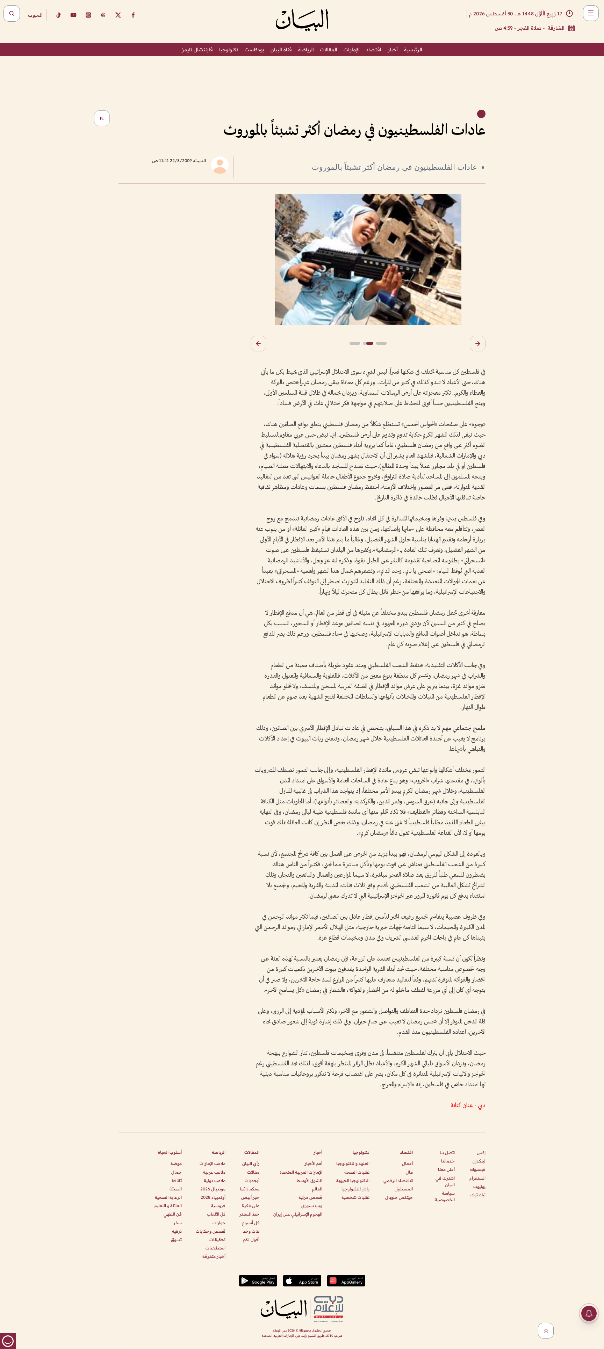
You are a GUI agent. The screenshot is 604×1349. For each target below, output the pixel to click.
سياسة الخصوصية (445, 1196)
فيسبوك (478, 1169)
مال (409, 1172)
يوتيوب (479, 1186)
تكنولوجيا (228, 49)
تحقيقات (217, 1239)
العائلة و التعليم (168, 1205)
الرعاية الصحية (168, 1197)
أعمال (407, 1163)
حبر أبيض (250, 1197)
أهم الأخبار (313, 1163)
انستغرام (477, 1178)
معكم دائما (249, 1188)
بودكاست (254, 49)
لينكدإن (479, 1161)
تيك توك (478, 1194)
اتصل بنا (447, 1152)
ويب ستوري (311, 1205)
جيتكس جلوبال (399, 1197)
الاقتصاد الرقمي (398, 1180)
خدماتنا (448, 1161)
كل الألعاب (216, 1214)
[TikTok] (58, 15)
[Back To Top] (546, 1331)
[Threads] (103, 15)
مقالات (253, 1172)
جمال (176, 1172)
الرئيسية (413, 49)
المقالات (328, 49)
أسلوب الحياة (170, 1152)
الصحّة (176, 1188)
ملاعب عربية (214, 1172)
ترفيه (177, 1231)
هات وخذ (251, 1231)
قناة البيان (281, 49)
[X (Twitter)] (118, 15)
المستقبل (404, 1188)
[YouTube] (73, 15)
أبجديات (252, 1180)
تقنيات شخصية (355, 1197)
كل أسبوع (250, 1222)
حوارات (219, 1222)
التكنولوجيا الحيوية (352, 1180)
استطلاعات (215, 1247)
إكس (481, 1152)
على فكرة (250, 1205)
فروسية (218, 1205)
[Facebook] (133, 15)
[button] (478, 343)
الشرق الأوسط (309, 1180)
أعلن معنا (446, 1169)
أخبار (393, 49)
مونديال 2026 (212, 1188)
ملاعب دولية (214, 1180)
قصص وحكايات (210, 1231)
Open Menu (590, 13)
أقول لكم (251, 1239)
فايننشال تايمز (197, 49)
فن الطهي (173, 1214)
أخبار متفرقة (213, 1256)
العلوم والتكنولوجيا (352, 1163)
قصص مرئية (310, 1197)
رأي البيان (250, 1163)
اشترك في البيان (445, 1181)
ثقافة (177, 1180)
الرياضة (306, 49)
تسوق (176, 1239)
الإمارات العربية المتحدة (301, 1172)
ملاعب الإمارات (212, 1163)
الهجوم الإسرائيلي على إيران (297, 1214)
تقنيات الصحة (356, 1172)
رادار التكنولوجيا (355, 1188)
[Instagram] (88, 15)
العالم (317, 1188)
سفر (177, 1222)
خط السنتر (249, 1214)
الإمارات (352, 49)
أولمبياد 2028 (213, 1197)
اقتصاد (373, 49)
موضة (176, 1163)
